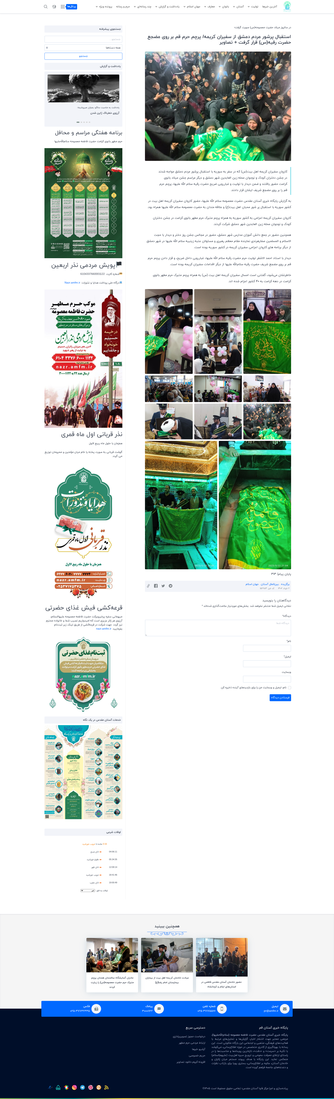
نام (289, 641)
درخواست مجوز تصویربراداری (189, 1036)
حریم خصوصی (197, 1055)
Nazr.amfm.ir (72, 283)
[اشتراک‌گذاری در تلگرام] (170, 586)
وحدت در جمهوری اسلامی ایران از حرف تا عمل (92, 113)
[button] (89, 122)
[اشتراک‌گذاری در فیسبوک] (156, 586)
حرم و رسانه (123, 6)
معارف (211, 6)
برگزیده (285, 584)
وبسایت (286, 672)
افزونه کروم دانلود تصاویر (191, 1062)
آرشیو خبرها (198, 1049)
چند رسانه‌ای (144, 6)
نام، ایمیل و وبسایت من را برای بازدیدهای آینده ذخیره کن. (253, 687)
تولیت (254, 6)
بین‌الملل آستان (270, 584)
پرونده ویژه (105, 6)
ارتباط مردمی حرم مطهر (192, 1043)
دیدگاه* (286, 616)
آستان (240, 6)
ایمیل (287, 657)
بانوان (225, 6)
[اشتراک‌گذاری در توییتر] (163, 586)
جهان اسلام (193, 6)
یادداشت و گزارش (169, 6)
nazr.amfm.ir (103, 629)
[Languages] (54, 6)
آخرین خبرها (269, 6)
